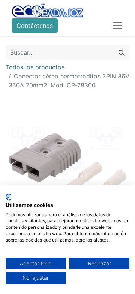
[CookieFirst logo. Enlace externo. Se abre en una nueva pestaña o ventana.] (8, 197)
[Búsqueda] (121, 52)
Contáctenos (34, 25)
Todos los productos (35, 67)
